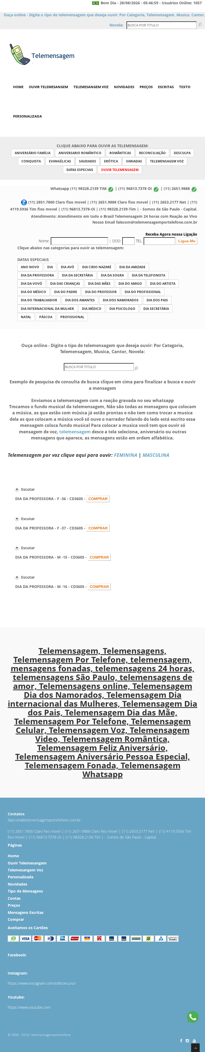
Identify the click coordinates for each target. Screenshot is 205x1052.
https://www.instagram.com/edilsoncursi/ (42, 983)
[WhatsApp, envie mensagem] (193, 1017)
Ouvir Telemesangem (48, 86)
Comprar (16, 919)
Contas (14, 898)
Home (18, 86)
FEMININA (125, 455)
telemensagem (75, 432)
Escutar (28, 489)
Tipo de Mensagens (25, 891)
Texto (184, 86)
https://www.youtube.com (29, 1007)
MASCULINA (156, 455)
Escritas (166, 86)
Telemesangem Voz (91, 86)
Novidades (124, 86)
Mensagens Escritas (26, 912)
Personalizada (27, 116)
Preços (146, 86)
